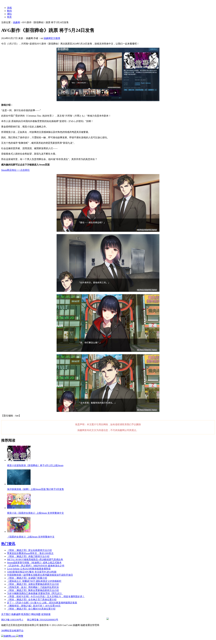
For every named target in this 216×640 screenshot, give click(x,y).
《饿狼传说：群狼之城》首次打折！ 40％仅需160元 (34, 605)
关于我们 (6, 614)
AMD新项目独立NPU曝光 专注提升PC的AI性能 (31, 572)
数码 (9, 11)
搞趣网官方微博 (52, 38)
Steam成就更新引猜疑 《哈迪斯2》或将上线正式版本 (34, 562)
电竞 (9, 17)
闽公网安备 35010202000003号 (42, 619)
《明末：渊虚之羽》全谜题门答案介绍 (27, 578)
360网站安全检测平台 (12, 630)
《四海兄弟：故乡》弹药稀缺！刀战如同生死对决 (33, 587)
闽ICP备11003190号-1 (12, 619)
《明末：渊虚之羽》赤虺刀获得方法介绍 (28, 556)
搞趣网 (16, 22)
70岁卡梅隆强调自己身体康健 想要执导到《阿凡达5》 (35, 593)
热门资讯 (8, 544)
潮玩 (9, 14)
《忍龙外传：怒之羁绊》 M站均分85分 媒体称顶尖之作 (35, 565)
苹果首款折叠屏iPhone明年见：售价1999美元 (30, 553)
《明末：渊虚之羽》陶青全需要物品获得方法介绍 (33, 590)
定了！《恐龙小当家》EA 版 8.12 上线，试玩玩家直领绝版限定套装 (42, 602)
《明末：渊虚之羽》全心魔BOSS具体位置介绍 (31, 609)
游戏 (9, 7)
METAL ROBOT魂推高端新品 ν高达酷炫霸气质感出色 (35, 559)
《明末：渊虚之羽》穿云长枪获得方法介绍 (29, 550)
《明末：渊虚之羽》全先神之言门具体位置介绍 (31, 599)
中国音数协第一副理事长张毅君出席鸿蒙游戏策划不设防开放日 (40, 575)
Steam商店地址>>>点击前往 (15, 170)
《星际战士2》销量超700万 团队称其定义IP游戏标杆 (34, 581)
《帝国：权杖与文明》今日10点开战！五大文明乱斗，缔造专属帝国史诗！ (46, 596)
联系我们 (26, 614)
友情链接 (46, 614)
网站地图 (36, 614)
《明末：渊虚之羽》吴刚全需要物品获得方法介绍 (33, 584)
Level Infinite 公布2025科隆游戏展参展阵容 (29, 568)
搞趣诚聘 (16, 614)
